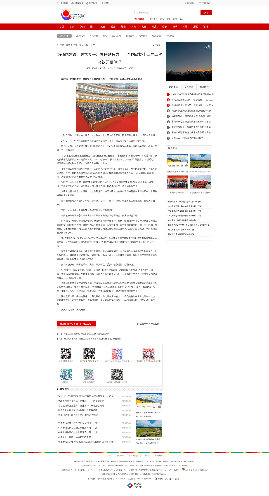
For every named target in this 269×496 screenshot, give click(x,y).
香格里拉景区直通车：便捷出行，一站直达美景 (81, 401)
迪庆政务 (143, 36)
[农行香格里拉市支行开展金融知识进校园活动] (199, 181)
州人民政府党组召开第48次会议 (181, 234)
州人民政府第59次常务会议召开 (181, 230)
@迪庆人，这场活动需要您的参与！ (75, 437)
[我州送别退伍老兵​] (177, 181)
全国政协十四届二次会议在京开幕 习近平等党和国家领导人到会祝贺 (92, 339)
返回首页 (156, 45)
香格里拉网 (71, 45)
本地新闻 (94, 36)
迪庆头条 (64, 36)
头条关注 (188, 87)
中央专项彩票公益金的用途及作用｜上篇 (77, 432)
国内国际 (129, 36)
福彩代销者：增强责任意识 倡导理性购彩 (78, 415)
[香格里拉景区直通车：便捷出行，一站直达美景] (149, 401)
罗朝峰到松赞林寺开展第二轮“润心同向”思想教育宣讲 (86, 334)
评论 (105, 36)
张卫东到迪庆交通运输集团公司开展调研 (77, 410)
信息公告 (156, 36)
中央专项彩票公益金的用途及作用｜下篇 (77, 423)
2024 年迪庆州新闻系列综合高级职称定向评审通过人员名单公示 (193, 95)
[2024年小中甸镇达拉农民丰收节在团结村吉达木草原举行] (149, 428)
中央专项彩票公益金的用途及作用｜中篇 (77, 428)
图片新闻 (116, 36)
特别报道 (170, 36)
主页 (62, 45)
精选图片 (204, 87)
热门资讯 (173, 87)
